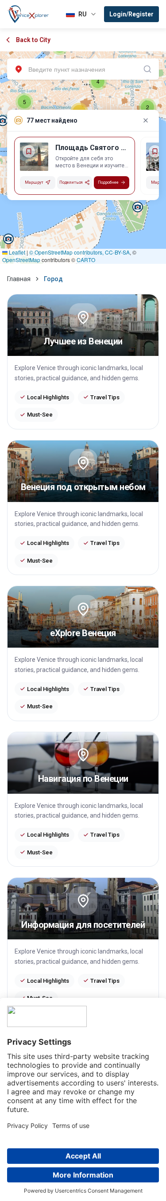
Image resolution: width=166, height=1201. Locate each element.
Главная (19, 278)
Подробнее (108, 182)
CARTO (86, 259)
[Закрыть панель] (145, 120)
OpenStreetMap (21, 259)
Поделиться (71, 182)
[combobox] (83, 69)
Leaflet (16, 252)
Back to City (33, 39)
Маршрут (34, 182)
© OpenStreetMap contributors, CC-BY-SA (79, 252)
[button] (147, 107)
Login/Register (131, 14)
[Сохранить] (29, 151)
